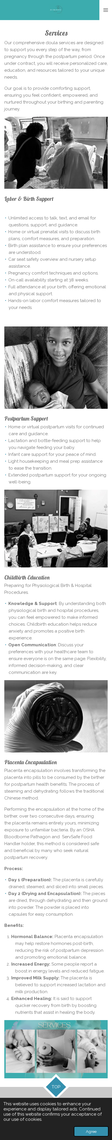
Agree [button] (91, 1131)
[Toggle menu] (105, 10)
